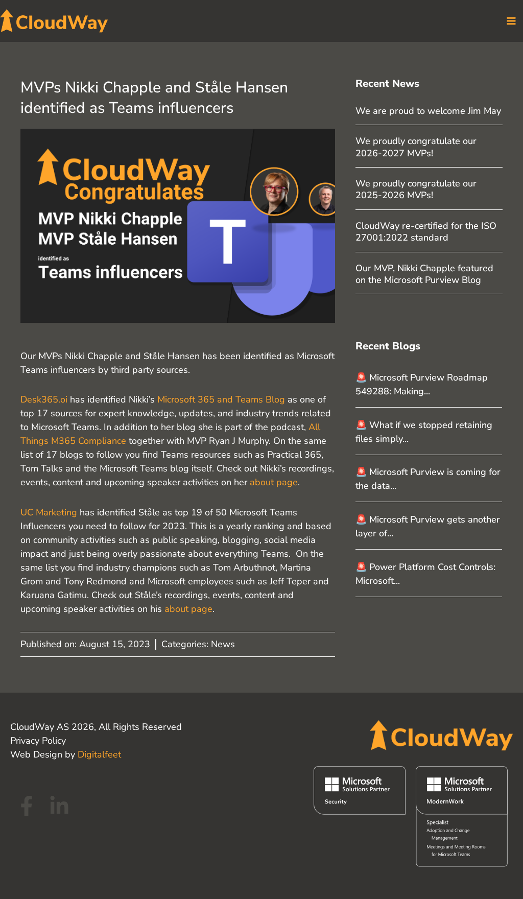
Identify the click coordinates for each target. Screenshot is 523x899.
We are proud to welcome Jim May (428, 111)
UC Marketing (48, 512)
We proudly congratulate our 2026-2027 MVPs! (416, 147)
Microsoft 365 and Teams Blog (221, 399)
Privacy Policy (38, 741)
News (223, 644)
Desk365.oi (43, 399)
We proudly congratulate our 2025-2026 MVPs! (416, 189)
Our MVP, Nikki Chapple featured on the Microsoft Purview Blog (424, 274)
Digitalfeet (99, 754)
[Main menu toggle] (511, 21)
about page (274, 482)
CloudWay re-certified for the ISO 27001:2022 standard (425, 232)
